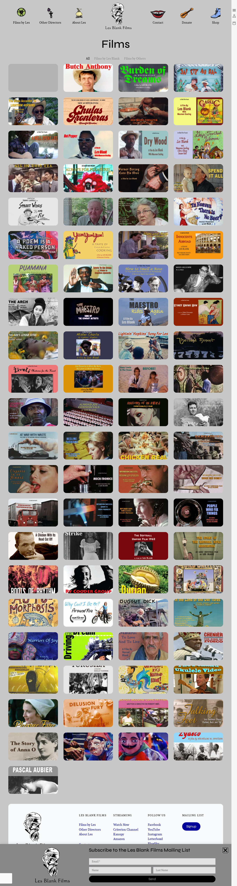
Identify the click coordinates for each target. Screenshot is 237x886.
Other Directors (90, 829)
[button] (225, 850)
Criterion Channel (125, 829)
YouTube (154, 829)
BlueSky (153, 843)
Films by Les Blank (107, 58)
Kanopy (118, 834)
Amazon (119, 839)
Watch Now (121, 824)
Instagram (155, 834)
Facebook (154, 824)
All (88, 58)
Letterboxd (155, 839)
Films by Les (87, 824)
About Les (85, 834)
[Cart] (234, 23)
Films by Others (135, 58)
